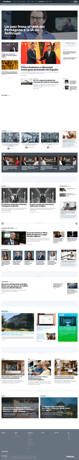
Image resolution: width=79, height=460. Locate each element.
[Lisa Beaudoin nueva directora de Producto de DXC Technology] (29, 255)
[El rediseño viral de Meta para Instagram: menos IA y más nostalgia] (13, 367)
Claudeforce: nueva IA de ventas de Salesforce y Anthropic (44, 328)
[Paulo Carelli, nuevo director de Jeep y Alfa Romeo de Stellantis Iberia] (17, 255)
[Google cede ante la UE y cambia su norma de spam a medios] (10, 47)
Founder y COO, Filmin (40, 120)
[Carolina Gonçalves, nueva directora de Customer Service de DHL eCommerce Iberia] (6, 255)
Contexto (23, 65)
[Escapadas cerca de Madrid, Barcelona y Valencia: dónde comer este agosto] (59, 407)
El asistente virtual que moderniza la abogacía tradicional (14, 205)
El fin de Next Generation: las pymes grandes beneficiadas (64, 377)
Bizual (29, 436)
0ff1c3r (3, 52)
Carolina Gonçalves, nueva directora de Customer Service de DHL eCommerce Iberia (6, 263)
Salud (29, 448)
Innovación (29, 441)
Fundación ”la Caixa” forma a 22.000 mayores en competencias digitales (38, 378)
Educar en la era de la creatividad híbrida (50, 144)
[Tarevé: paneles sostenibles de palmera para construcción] (43, 196)
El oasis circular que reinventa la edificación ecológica (42, 205)
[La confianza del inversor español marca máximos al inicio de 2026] (67, 82)
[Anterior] (3, 223)
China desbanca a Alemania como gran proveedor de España (39, 68)
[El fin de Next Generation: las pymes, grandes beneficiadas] (66, 367)
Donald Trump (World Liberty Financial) (23, 4)
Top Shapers (30, 434)
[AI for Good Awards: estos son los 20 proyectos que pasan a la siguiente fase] (67, 321)
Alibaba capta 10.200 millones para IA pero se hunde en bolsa (72, 239)
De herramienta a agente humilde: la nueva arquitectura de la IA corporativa (10, 145)
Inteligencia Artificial (31, 443)
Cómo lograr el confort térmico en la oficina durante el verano (68, 261)
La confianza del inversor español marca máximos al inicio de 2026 (73, 82)
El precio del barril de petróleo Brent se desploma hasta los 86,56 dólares (58, 285)
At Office (69, 434)
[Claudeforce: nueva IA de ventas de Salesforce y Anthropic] (46, 319)
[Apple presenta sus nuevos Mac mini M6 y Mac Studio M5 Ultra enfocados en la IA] (50, 336)
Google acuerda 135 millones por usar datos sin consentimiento (18, 334)
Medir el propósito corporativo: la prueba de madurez (30, 144)
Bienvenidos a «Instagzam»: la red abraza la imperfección (12, 377)
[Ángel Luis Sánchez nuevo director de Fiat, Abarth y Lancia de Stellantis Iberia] (40, 255)
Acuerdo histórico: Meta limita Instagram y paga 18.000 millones (37, 234)
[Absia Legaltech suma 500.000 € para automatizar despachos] (15, 196)
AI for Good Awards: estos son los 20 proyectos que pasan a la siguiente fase (67, 328)
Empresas (3, 432)
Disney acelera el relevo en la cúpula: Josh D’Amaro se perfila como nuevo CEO (73, 88)
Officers (16, 432)
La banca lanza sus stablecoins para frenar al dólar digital (70, 58)
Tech (28, 446)
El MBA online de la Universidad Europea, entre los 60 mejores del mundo (68, 212)
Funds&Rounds (4, 70)
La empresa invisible (70, 188)
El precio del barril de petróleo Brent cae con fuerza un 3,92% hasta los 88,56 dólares (15, 286)
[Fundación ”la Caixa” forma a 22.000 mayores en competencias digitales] (39, 367)
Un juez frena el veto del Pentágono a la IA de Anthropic (24, 29)
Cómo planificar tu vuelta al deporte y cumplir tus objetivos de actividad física (69, 140)
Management (30, 432)
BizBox (16, 434)
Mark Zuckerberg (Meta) (12, 4)
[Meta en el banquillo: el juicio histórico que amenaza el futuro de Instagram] (58, 234)
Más (68, 432)
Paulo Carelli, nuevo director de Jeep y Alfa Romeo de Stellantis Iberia (17, 263)
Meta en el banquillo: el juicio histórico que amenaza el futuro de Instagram (58, 240)
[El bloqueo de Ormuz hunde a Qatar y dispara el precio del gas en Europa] (72, 286)
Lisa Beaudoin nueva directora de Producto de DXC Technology (28, 263)
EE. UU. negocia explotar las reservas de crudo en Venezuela (45, 81)
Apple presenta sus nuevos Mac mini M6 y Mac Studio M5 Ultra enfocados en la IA (41, 336)
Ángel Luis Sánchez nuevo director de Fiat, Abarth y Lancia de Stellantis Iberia (40, 263)
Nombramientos (17, 436)
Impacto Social (30, 439)
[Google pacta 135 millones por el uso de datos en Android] (18, 322)
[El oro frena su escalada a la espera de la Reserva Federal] (10, 65)
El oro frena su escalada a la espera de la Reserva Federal (9, 72)
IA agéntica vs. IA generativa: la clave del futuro (71, 194)
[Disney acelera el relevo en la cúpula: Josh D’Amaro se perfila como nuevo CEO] (67, 87)
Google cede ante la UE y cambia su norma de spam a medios (9, 55)
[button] (2, 1)
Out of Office (57, 432)
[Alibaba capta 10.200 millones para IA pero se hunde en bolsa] (72, 234)
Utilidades (69, 439)
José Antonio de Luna (40, 117)
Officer (75, 1)
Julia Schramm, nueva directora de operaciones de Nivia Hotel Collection (52, 263)
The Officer (4, 456)
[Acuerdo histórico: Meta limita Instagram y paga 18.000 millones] (14, 238)
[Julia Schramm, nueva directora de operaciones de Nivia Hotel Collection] (52, 255)
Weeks (69, 436)
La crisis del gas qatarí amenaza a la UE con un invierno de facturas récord (72, 291)
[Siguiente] (76, 223)
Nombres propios (4, 4)
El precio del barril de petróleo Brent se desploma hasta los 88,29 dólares (69, 52)
